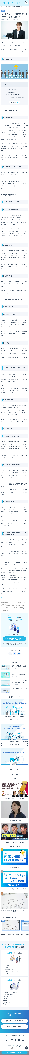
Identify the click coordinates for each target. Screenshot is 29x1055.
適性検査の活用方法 (8, 969)
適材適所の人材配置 (8, 994)
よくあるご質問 (13, 1035)
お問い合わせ (21, 1035)
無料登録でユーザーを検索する (14, 1021)
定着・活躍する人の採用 (9, 965)
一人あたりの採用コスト (9, 973)
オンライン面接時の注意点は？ (13, 94)
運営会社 (7, 1035)
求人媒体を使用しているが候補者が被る (13, 971)
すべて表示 (13, 102)
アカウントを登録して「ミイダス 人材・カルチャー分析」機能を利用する (14, 638)
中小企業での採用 (8, 967)
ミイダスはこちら (5, 598)
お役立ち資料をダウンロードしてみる (14, 1052)
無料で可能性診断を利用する (14, 1027)
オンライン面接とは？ (11, 89)
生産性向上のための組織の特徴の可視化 (13, 992)
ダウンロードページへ (14, 719)
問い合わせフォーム (18, 609)
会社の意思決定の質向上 (9, 1000)
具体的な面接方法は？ (11, 92)
